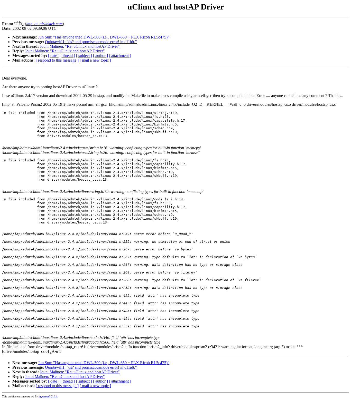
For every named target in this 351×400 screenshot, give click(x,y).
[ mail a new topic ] (95, 60)
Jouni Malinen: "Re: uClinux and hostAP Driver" (80, 46)
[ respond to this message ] (57, 60)
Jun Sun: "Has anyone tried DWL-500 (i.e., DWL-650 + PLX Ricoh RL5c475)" (103, 37)
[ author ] (100, 55)
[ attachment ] (120, 55)
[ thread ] (67, 55)
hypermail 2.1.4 (48, 396)
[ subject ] (84, 55)
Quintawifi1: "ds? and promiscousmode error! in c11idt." (91, 42)
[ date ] (53, 55)
